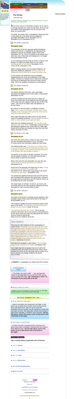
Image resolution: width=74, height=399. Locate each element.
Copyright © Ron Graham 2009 (29, 390)
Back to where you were (19, 287)
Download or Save (18, 268)
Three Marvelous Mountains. (21, 301)
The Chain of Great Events (20, 322)
